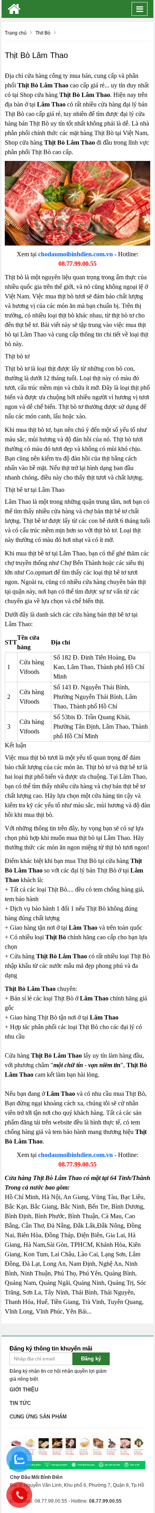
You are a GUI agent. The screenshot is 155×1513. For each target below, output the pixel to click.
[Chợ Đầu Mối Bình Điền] (14, 9)
